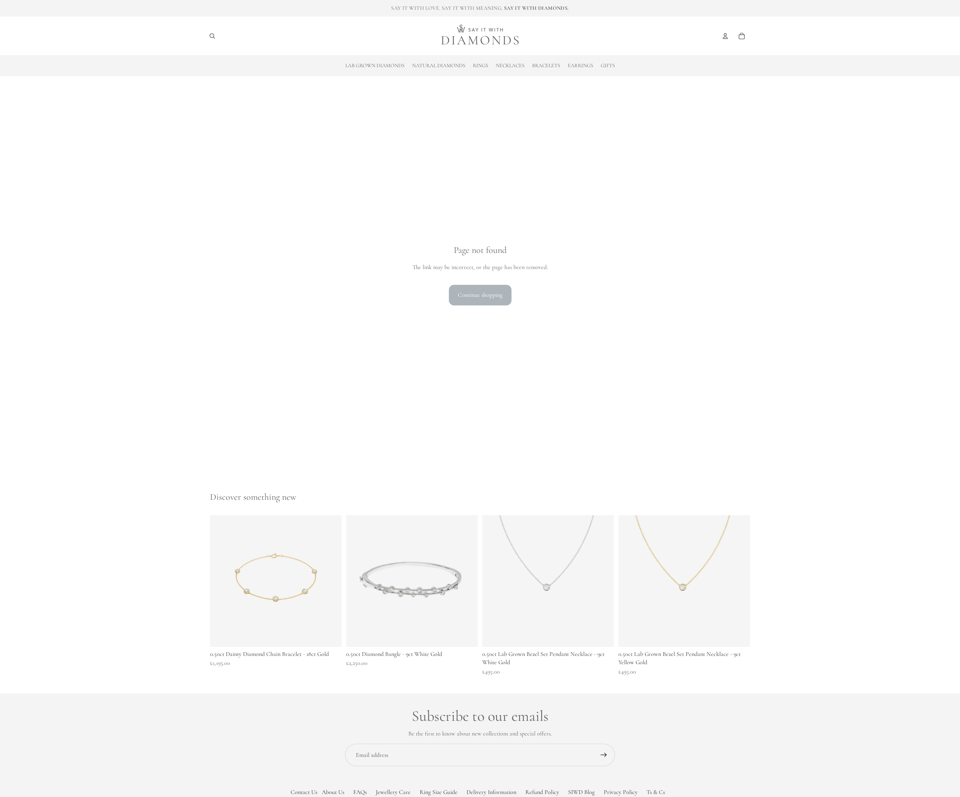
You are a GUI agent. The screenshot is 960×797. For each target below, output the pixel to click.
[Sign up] (604, 755)
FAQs (360, 792)
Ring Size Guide (439, 792)
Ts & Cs (655, 792)
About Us (333, 792)
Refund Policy (542, 792)
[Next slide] (602, 581)
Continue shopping (480, 295)
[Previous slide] (493, 581)
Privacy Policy (621, 792)
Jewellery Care (393, 792)
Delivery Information (491, 792)
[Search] (212, 36)
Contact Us (304, 792)
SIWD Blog (581, 792)
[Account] (725, 36)
